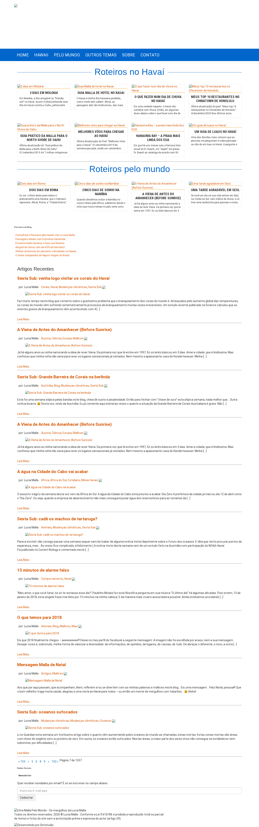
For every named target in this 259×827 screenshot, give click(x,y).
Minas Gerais (89, 480)
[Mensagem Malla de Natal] (43, 680)
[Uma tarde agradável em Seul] (215, 184)
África (45, 480)
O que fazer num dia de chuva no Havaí (158, 99)
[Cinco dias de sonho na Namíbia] (101, 184)
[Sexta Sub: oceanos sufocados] (47, 727)
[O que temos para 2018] (42, 633)
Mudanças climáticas (73, 287)
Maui (75, 626)
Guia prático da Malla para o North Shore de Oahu (43, 138)
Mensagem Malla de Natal (41, 664)
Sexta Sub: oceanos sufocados (47, 712)
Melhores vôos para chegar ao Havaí (101, 134)
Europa (67, 338)
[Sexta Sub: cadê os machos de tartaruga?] (54, 534)
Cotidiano (74, 480)
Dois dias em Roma (43, 190)
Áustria (46, 338)
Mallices (78, 338)
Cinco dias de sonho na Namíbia (100, 192)
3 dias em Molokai (44, 93)
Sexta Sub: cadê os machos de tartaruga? (57, 518)
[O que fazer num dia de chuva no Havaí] (158, 88)
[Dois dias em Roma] (43, 184)
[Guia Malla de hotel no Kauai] (101, 86)
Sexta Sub (95, 287)
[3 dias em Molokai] (43, 86)
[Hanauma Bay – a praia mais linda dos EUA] (158, 127)
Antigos (46, 673)
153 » (55, 761)
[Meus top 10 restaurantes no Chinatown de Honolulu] (215, 88)
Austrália (47, 385)
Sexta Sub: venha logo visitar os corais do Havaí (63, 278)
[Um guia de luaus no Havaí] (215, 125)
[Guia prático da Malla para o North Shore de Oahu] (43, 127)
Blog (57, 385)
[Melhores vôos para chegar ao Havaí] (101, 125)
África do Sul (58, 480)
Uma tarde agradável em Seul (215, 190)
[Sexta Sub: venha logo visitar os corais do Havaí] (57, 294)
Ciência (56, 338)
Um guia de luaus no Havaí (215, 132)
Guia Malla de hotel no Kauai (100, 93)
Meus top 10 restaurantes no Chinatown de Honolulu (215, 99)
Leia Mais (23, 319)
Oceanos (105, 720)
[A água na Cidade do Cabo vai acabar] (50, 487)
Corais (45, 287)
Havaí (54, 287)
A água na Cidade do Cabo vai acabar (52, 471)
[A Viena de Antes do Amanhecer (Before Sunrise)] (158, 186)
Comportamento (52, 578)
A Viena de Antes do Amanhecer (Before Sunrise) (158, 196)
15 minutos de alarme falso (43, 570)
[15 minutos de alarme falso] (44, 585)
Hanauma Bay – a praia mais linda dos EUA (158, 138)
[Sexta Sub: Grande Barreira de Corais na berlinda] (58, 392)
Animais (46, 527)
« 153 (21, 761)
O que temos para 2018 (39, 617)
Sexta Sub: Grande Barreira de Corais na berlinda (63, 376)
